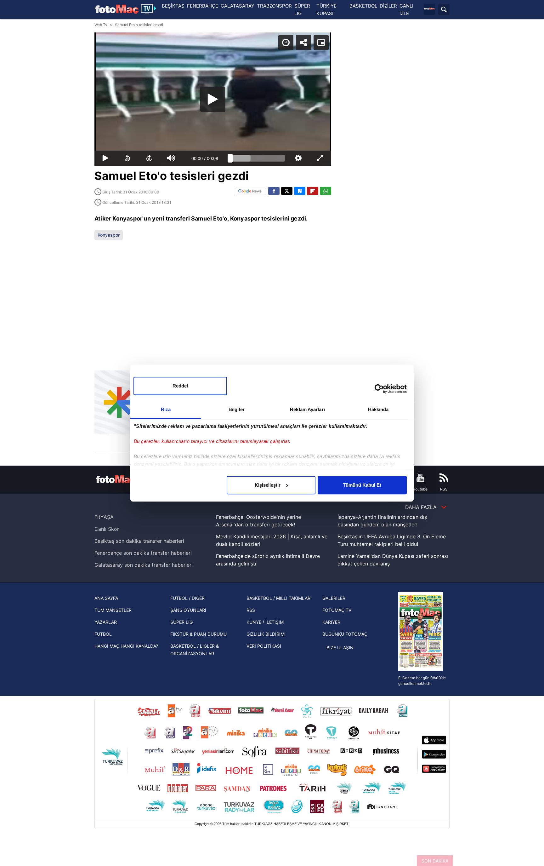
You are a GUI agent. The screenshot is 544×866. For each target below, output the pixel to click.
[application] (212, 99)
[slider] (257, 158)
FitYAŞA (104, 517)
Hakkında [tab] (378, 409)
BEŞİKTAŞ (173, 6)
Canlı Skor (106, 529)
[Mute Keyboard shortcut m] (171, 158)
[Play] (212, 99)
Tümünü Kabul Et (362, 485)
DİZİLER (388, 6)
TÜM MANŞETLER (113, 610)
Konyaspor (109, 235)
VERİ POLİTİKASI (263, 646)
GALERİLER (333, 598)
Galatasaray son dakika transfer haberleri (143, 565)
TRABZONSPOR (274, 6)
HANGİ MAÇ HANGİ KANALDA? (126, 646)
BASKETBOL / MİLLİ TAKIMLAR (278, 598)
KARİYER (331, 622)
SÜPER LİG (181, 622)
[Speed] (285, 42)
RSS (250, 610)
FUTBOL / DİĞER (187, 598)
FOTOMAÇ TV (336, 610)
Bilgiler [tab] (237, 409)
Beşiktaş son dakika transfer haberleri (139, 541)
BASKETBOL (363, 6)
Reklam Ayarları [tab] (307, 409)
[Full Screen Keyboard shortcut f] (320, 158)
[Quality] (298, 158)
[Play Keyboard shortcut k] (105, 158)
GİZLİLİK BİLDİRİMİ (266, 634)
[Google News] (250, 191)
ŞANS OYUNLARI (188, 610)
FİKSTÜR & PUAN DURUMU (198, 634)
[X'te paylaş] (286, 191)
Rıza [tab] (166, 409)
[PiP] (321, 42)
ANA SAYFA (106, 598)
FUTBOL (103, 634)
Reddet (180, 385)
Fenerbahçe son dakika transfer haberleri (143, 553)
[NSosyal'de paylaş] (299, 191)
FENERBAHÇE (202, 6)
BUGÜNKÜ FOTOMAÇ (344, 634)
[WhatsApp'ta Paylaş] (325, 191)
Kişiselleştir (267, 485)
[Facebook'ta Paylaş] (274, 191)
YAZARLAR (105, 622)
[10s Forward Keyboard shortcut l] (149, 158)
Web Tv (100, 24)
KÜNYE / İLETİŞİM (265, 622)
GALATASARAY (237, 6)
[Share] (303, 42)
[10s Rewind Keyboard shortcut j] (127, 158)
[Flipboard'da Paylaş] (312, 191)
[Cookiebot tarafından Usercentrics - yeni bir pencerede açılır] (379, 388)
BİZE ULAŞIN (340, 647)
